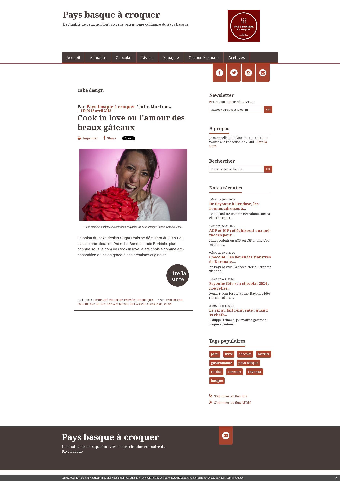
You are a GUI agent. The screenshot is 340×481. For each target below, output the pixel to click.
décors (124, 304)
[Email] (263, 73)
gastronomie (221, 363)
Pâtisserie (116, 300)
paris (215, 354)
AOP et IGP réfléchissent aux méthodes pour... (240, 232)
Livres (147, 57)
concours (234, 372)
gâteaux (112, 304)
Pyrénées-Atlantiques (139, 300)
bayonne (254, 372)
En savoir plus (235, 477)
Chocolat (124, 57)
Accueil (73, 57)
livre (229, 354)
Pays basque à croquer (111, 14)
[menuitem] (73, 57)
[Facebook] (219, 73)
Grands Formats (204, 57)
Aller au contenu (14, 3)
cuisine (216, 372)
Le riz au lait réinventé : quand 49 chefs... (238, 312)
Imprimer (90, 138)
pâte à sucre (138, 304)
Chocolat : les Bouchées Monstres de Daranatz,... (240, 259)
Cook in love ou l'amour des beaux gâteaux (131, 122)
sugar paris (154, 304)
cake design (174, 300)
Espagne (171, 57)
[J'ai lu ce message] (336, 477)
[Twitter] (234, 73)
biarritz (263, 354)
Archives (236, 57)
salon (168, 304)
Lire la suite (177, 276)
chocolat (245, 354)
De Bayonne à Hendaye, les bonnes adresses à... (234, 206)
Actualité (98, 57)
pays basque (248, 363)
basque (217, 380)
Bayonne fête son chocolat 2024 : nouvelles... (239, 285)
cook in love (86, 304)
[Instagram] (248, 73)
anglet (101, 304)
